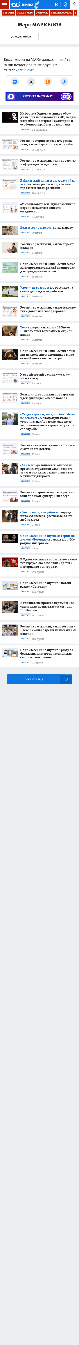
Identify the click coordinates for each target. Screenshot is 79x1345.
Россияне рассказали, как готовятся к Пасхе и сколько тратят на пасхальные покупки (48, 630)
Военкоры (42, 12)
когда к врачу (46, 227)
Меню (4, 4)
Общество (25, 129)
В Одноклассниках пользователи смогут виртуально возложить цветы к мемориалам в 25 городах (48, 563)
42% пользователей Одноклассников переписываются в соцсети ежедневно (47, 207)
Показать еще (34, 679)
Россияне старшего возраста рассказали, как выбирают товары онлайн (46, 142)
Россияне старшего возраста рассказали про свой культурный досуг (46, 494)
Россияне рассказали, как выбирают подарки (47, 246)
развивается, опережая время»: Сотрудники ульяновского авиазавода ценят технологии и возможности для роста (47, 470)
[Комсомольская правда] (22, 4)
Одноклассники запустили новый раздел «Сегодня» (45, 584)
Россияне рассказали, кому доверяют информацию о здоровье (48, 162)
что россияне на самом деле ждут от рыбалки (46, 289)
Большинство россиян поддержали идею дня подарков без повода (47, 396)
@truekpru (25, 70)
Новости (8, 12)
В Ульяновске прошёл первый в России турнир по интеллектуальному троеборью (47, 606)
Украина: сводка (61, 12)
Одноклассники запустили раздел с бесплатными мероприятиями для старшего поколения (46, 653)
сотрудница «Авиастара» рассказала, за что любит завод (46, 515)
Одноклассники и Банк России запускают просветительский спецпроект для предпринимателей (48, 267)
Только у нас (25, 12)
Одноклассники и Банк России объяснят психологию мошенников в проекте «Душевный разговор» (48, 354)
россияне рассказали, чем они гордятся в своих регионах (48, 184)
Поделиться (23, 36)
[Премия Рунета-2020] (36, 4)
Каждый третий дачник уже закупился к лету (45, 376)
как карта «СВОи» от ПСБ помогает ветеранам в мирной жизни (46, 331)
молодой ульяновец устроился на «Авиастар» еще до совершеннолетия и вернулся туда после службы (48, 421)
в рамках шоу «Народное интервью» (48, 539)
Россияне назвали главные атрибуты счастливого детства (47, 447)
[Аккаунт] (74, 4)
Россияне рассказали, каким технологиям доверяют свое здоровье (48, 309)
